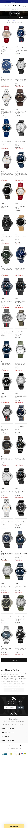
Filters (21, 17)
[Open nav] (2, 5)
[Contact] (5, 5)
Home (9, 20)
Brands (13, 20)
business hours (22, 721)
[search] (10, 9)
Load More (14, 660)
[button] (26, 5)
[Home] (14, 5)
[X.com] (15, 713)
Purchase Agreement (18, 751)
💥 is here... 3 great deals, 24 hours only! (14, 1)
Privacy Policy (8, 751)
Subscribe (20, 707)
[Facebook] (11, 713)
